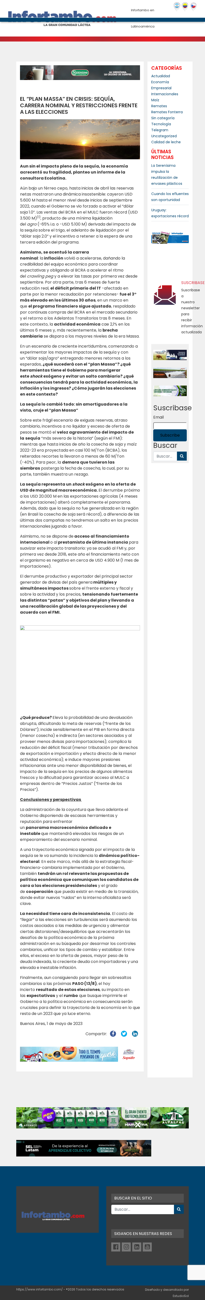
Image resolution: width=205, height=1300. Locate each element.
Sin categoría (162, 118)
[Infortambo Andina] (185, 7)
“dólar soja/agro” (42, 358)
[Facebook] (115, 1246)
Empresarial (161, 88)
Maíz (155, 100)
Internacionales (164, 94)
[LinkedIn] (136, 1246)
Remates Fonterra (167, 112)
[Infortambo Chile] (193, 7)
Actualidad (160, 76)
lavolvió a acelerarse (70, 258)
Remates (159, 106)
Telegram (159, 130)
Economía (160, 82)
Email (158, 417)
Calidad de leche (166, 142)
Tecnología (161, 124)
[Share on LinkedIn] (135, 1034)
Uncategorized (164, 136)
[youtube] (147, 1246)
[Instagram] (126, 1246)
